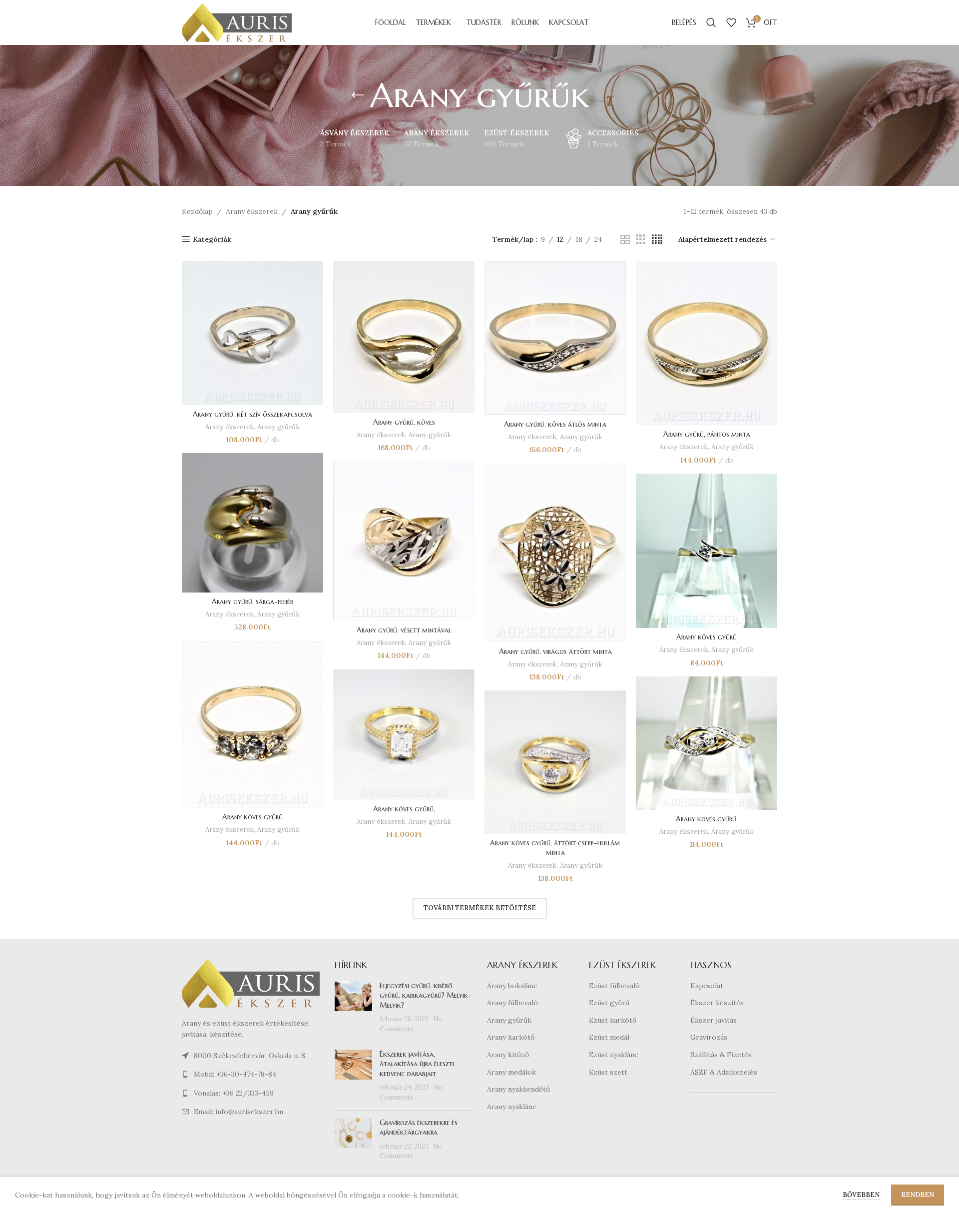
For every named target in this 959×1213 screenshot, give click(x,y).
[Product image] (252, 333)
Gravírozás (708, 1037)
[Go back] (357, 95)
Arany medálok (511, 1072)
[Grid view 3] (640, 239)
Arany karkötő (510, 1037)
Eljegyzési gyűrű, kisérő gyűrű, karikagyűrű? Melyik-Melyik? (426, 995)
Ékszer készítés (717, 1002)
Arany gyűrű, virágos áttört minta (555, 651)
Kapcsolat (706, 985)
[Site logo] (237, 21)
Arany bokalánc (512, 985)
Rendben (917, 1195)
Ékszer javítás (713, 1020)
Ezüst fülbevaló (614, 985)
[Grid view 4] (657, 239)
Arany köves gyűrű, (404, 808)
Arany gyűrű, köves (404, 422)
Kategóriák (212, 239)
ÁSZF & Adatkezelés (723, 1072)
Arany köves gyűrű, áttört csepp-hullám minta (555, 847)
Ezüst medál (609, 1037)
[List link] (251, 1074)
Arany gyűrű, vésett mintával (404, 629)
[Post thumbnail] (353, 1007)
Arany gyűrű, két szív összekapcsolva (252, 414)
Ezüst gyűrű (609, 1002)
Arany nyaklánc (511, 1106)
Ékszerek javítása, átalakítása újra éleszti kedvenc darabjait (417, 1064)
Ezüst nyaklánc (613, 1054)
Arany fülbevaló (512, 1002)
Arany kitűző (508, 1054)
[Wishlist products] (731, 22)
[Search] (711, 22)
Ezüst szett (608, 1072)
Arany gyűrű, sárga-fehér (252, 601)
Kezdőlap (197, 211)
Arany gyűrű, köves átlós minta (555, 424)
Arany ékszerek (252, 211)
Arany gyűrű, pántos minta (706, 434)
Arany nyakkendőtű (518, 1089)
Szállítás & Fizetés (721, 1054)
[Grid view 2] (625, 239)
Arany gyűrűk (278, 427)
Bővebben (862, 1195)
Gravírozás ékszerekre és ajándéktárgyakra (419, 1127)
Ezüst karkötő (612, 1020)
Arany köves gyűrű (706, 636)
